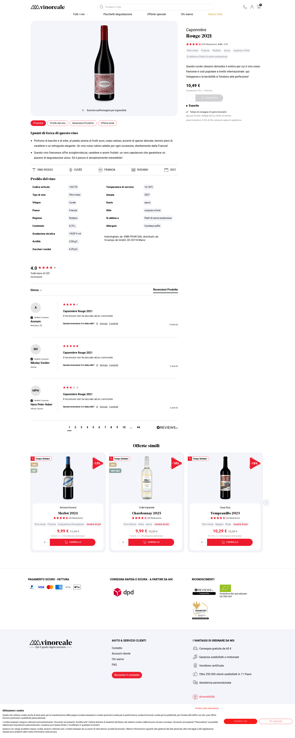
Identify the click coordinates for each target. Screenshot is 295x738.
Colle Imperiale (146, 507)
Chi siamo (118, 659)
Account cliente (121, 654)
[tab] (165, 290)
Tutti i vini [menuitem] (79, 14)
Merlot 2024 (68, 513)
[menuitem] (215, 14)
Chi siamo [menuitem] (187, 14)
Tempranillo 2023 (225, 513)
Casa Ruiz (225, 507)
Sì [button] (97, 323)
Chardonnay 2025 (146, 513)
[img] (223, 44)
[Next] (266, 502)
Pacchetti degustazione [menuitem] (117, 14)
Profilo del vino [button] (58, 123)
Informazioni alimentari (73, 536)
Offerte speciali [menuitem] (156, 14)
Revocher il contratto (126, 675)
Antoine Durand (68, 507)
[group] (46, 268)
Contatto (117, 648)
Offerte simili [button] (107, 123)
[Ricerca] (101, 7)
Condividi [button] (113, 323)
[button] (245, 7)
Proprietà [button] (38, 123)
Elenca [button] (35, 290)
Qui (187, 115)
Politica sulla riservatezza (207, 708)
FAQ (114, 665)
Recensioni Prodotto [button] (83, 123)
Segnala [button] (104, 323)
